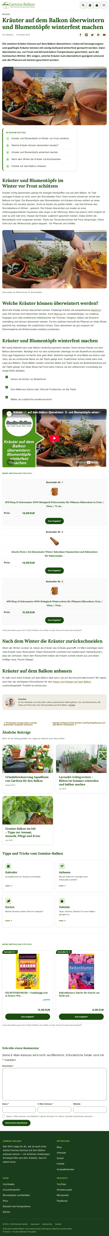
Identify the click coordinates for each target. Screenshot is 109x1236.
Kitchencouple (64, 1189)
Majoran (58, 313)
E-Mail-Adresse (45, 1104)
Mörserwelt (63, 1195)
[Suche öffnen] (83, 5)
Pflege (6, 14)
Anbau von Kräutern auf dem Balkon (72, 681)
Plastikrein (62, 1200)
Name (5, 1104)
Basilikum (96, 310)
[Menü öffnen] (104, 5)
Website (76, 1104)
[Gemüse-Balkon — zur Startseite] (18, 5)
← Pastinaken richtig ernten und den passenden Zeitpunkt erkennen (20, 724)
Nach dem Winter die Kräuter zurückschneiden (36, 159)
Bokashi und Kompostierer (17, 1206)
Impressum (35, 1224)
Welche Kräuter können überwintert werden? (34, 145)
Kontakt (72, 705)
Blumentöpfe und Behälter (16, 1195)
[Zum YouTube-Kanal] (104, 34)
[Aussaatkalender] (90, 5)
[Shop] (97, 5)
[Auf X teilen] (92, 34)
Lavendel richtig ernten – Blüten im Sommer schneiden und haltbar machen (78, 780)
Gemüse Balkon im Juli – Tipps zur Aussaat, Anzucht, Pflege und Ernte (22, 832)
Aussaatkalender (65, 1169)
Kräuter (60, 1163)
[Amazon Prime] (46, 1000)
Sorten (9, 907)
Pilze (5, 1200)
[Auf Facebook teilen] (80, 34)
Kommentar (8, 1066)
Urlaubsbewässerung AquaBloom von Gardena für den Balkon (27, 778)
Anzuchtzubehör (11, 1189)
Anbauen (65, 872)
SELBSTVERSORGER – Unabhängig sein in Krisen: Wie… (26, 994)
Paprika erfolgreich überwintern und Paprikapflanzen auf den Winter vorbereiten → (79, 724)
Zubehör (64, 907)
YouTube (61, 1184)
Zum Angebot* (54, 521)
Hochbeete (8, 1184)
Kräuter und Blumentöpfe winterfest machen (34, 152)
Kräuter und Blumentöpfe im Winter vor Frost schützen (40, 138)
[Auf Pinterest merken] (98, 34)
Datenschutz (47, 1224)
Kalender (11, 872)
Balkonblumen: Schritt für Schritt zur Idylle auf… (79, 994)
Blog (59, 1147)
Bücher (6, 1211)
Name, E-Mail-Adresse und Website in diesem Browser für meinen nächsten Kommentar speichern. (49, 1116)
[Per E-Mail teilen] (86, 34)
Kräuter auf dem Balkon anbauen (28, 166)
